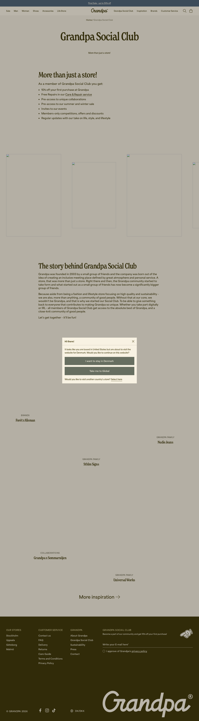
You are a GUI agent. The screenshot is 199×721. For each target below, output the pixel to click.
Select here (116, 379)
